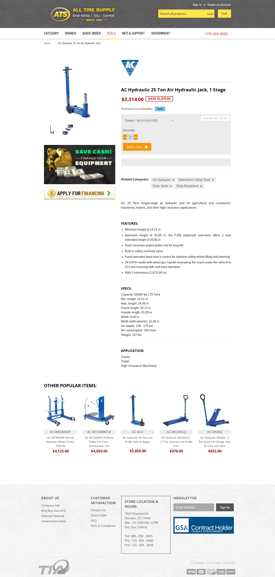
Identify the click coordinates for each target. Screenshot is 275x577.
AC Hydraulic (162, 179)
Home (47, 43)
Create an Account (219, 4)
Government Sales (53, 521)
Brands (70, 33)
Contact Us (98, 510)
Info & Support (133, 33)
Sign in (197, 4)
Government (160, 33)
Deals (111, 33)
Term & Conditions (103, 526)
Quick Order (91, 33)
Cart (224, 13)
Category (51, 33)
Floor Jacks (160, 186)
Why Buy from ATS (53, 510)
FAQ (94, 520)
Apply (160, 109)
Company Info (50, 505)
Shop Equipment (187, 186)
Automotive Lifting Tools (194, 179)
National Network (52, 516)
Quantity (129, 130)
